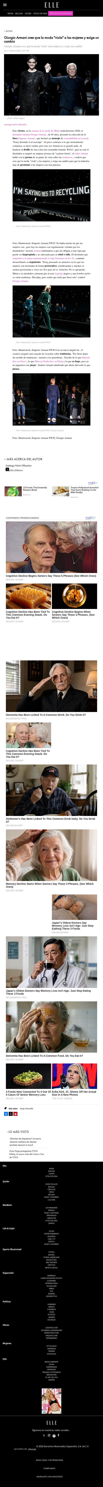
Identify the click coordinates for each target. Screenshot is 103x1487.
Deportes (51, 1236)
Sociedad (51, 1320)
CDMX (51, 1312)
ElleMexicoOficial (60, 1435)
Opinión (51, 1317)
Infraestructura (51, 1333)
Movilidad (51, 1369)
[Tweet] (11, 1114)
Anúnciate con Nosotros (49, 1476)
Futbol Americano (51, 1257)
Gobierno (51, 1304)
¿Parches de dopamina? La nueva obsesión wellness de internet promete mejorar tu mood (25, 1141)
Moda (10, 13)
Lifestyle (51, 1265)
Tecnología (52, 1286)
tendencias (67, 157)
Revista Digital (51, 1268)
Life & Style (8, 1228)
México (52, 1307)
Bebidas (51, 1210)
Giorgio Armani (20, 281)
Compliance (49, 1468)
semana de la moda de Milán (46, 130)
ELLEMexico (44, 1435)
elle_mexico (51, 1435)
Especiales (51, 1354)
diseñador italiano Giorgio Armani (29, 134)
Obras (51, 1288)
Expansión (8, 1272)
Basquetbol (51, 1260)
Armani (37, 250)
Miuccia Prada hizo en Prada (49, 361)
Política (7, 1301)
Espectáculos (52, 1184)
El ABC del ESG (51, 1377)
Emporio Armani (26, 138)
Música (51, 1241)
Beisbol (51, 1255)
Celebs (28, 13)
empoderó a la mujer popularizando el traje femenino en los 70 (43, 258)
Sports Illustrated (12, 1249)
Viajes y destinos (51, 1213)
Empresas (51, 1275)
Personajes (51, 1215)
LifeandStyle (51, 1296)
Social (51, 1364)
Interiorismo (51, 1338)
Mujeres (51, 1294)
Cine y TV (51, 1239)
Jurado (52, 1223)
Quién (6, 1181)
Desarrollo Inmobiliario (51, 1330)
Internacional (51, 1283)
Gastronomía (51, 1208)
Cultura (51, 1200)
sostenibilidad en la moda (76, 138)
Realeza (51, 1187)
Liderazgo (51, 1348)
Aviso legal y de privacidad (49, 1460)
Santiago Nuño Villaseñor (15, 124)
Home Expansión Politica (51, 1278)
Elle (4, 1165)
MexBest (7, 1205)
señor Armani (81, 153)
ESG (51, 1291)
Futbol (52, 1252)
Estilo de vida (40, 13)
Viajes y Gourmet (51, 1197)
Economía (51, 1281)
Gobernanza (51, 1367)
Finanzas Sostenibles (51, 1372)
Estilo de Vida (51, 1221)
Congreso (51, 1309)
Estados (51, 1314)
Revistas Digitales (61, 13)
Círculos (51, 1189)
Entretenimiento (51, 1234)
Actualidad (52, 1346)
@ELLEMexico (16, 470)
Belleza (19, 13)
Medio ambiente (51, 1362)
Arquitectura (52, 1335)
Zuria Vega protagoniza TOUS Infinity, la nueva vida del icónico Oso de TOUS (26, 1154)
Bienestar (51, 1218)
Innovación (51, 1375)
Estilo (51, 1231)
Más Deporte (51, 1262)
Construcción (51, 1328)
